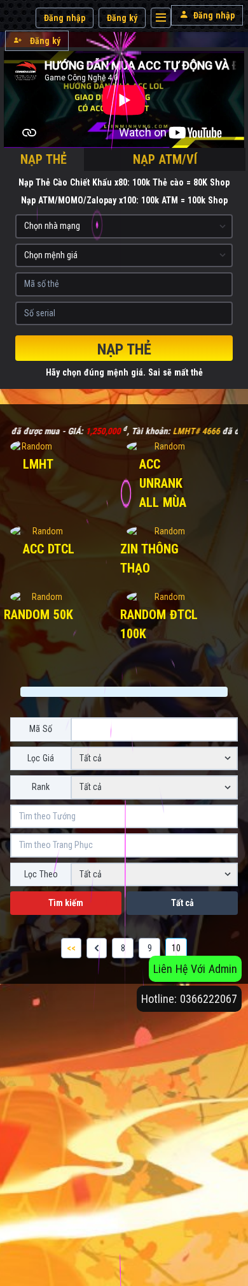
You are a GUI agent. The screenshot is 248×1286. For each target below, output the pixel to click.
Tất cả (182, 903)
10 (176, 948)
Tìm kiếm (65, 903)
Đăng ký (122, 18)
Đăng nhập (64, 18)
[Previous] (96, 948)
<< (71, 948)
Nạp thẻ (124, 349)
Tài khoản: (116, 431)
